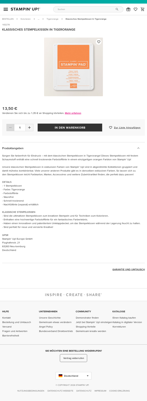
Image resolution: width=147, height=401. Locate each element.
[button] (128, 9)
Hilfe (5, 311)
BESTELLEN (7, 19)
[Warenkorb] (143, 9)
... (38, 19)
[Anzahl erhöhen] (29, 127)
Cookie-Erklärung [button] (119, 391)
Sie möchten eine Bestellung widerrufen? (73, 350)
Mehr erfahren (73, 113)
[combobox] (88, 9)
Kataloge (118, 311)
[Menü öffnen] (6, 9)
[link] (135, 9)
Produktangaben (12, 148)
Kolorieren (26, 19)
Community (83, 311)
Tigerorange (52, 19)
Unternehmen (48, 311)
